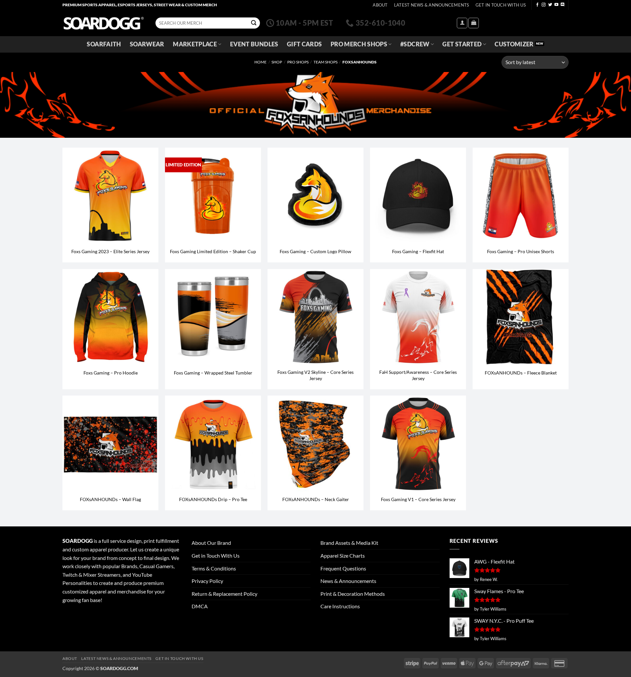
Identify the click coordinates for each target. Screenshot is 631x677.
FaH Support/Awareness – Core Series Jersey (418, 375)
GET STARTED (461, 44)
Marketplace (195, 44)
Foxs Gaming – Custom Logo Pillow (315, 251)
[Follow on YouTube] (556, 5)
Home (260, 62)
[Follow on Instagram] (544, 5)
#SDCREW (414, 44)
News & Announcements (348, 581)
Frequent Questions (343, 568)
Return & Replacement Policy (224, 594)
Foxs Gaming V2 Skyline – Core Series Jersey (315, 375)
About (380, 5)
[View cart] (473, 23)
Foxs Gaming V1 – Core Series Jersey (418, 499)
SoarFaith (104, 44)
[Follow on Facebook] (537, 5)
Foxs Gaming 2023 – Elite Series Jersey (110, 251)
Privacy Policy (207, 581)
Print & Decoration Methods (352, 594)
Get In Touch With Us (501, 5)
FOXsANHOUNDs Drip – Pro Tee (213, 499)
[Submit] (253, 23)
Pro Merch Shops (359, 44)
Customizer (514, 44)
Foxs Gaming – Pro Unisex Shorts (520, 251)
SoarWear (147, 44)
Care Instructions (340, 606)
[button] (462, 23)
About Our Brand (211, 543)
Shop (276, 62)
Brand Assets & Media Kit (349, 543)
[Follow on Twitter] (550, 5)
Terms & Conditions (214, 568)
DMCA (200, 606)
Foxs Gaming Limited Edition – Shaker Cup (213, 251)
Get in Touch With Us (216, 555)
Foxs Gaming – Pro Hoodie (110, 372)
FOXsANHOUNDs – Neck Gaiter (315, 499)
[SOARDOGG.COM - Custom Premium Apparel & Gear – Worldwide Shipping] (103, 23)
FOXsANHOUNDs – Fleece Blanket (521, 372)
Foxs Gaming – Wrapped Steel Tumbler (213, 372)
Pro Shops (298, 62)
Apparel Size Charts (342, 555)
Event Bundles (254, 44)
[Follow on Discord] (563, 5)
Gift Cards (304, 44)
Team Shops (326, 62)
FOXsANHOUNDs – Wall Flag (110, 499)
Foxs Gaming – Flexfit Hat (418, 251)
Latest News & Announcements (431, 5)
